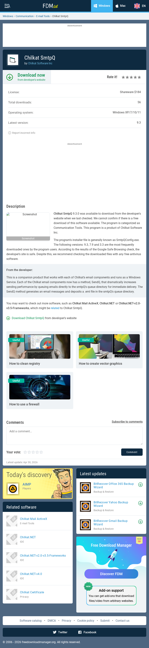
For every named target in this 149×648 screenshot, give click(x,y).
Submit (105, 620)
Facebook (90, 632)
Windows (8, 16)
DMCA (52, 620)
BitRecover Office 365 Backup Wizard (114, 485)
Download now (31, 75)
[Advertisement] (74, 35)
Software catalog (31, 620)
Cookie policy (85, 620)
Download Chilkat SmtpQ (28, 318)
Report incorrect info (23, 132)
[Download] (140, 484)
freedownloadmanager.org (39, 642)
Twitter (62, 632)
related (55, 308)
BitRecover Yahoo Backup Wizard (111, 504)
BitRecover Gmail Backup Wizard (111, 522)
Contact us (122, 620)
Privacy (66, 620)
